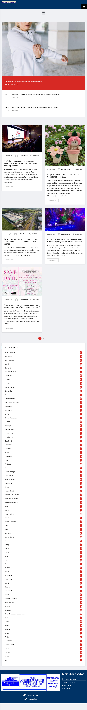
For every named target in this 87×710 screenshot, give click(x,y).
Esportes (8, 449)
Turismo (7, 652)
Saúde (7, 595)
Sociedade (8, 629)
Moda (6, 506)
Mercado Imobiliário (11, 502)
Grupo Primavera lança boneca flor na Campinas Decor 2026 (63, 175)
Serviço (7, 606)
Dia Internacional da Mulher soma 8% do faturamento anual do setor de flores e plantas (20, 241)
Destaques (8, 410)
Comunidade (9, 391)
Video (7, 656)
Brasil (7, 364)
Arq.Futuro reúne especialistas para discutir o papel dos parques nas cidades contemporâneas (21, 163)
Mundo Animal (9, 514)
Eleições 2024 (9, 433)
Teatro (7, 637)
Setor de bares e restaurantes (15, 614)
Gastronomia (9, 475)
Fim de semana (10, 468)
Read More (9, 187)
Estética (7, 452)
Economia (8, 422)
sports (7, 633)
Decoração (51, 169)
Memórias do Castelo (12, 495)
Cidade (7, 379)
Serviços (8, 610)
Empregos (8, 445)
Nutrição (7, 545)
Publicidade (9, 579)
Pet (6, 560)
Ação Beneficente (10, 352)
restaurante (9, 591)
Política (7, 568)
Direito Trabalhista (11, 418)
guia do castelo (10, 479)
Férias (7, 460)
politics (7, 572)
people (7, 556)
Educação (8, 425)
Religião (7, 587)
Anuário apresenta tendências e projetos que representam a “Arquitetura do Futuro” (22, 306)
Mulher (7, 510)
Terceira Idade (10, 645)
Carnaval (8, 368)
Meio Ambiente (10, 491)
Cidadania (8, 376)
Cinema (7, 383)
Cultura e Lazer (10, 399)
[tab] (43, 84)
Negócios (8, 533)
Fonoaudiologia (10, 472)
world (6, 660)
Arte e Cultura (9, 360)
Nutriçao (7, 548)
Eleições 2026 (9, 437)
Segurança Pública (11, 598)
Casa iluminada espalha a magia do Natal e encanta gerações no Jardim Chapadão (64, 240)
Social (7, 625)
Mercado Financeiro (11, 498)
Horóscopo (8, 483)
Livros (7, 487)
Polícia (7, 564)
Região (7, 583)
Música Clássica (10, 522)
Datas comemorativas (12, 402)
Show (6, 621)
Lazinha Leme (23, 156)
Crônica (7, 395)
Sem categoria (9, 602)
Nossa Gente (9, 537)
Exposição (8, 456)
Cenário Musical (10, 372)
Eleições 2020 (9, 429)
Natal (6, 525)
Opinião (7, 552)
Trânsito (7, 648)
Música (7, 518)
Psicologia (8, 575)
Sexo (6, 618)
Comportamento (10, 387)
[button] (43, 13)
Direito (7, 414)
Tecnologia (8, 641)
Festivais (8, 464)
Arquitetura (8, 155)
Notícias (7, 541)
